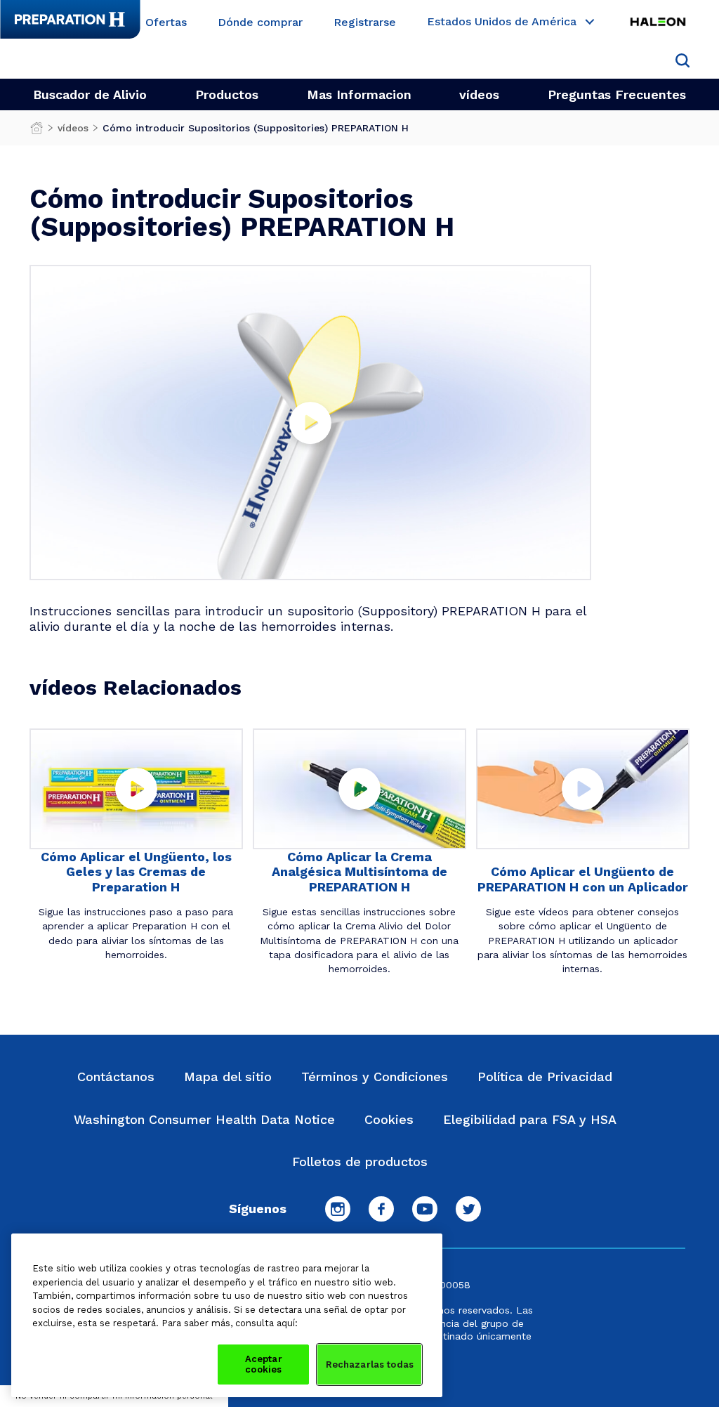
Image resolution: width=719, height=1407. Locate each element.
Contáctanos (115, 1076)
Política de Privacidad (544, 1076)
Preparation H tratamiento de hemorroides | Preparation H (36, 131)
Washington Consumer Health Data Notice (204, 1119)
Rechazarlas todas (370, 1364)
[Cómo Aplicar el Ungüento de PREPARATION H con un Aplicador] (583, 788)
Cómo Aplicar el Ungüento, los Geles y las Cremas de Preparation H (136, 871)
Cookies (389, 1119)
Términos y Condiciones (374, 1076)
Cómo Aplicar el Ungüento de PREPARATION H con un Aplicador (582, 879)
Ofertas (166, 23)
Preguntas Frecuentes (617, 94)
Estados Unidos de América (501, 22)
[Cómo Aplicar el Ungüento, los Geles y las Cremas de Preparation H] (136, 788)
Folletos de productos (360, 1161)
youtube (424, 1209)
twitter (468, 1209)
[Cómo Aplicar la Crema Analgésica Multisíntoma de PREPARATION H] (359, 788)
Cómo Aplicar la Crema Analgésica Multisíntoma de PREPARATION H (359, 871)
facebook (381, 1209)
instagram (337, 1209)
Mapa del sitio (228, 1076)
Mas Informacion (359, 94)
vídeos (479, 94)
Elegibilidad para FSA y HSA (529, 1119)
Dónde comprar (260, 23)
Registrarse (365, 23)
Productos (226, 94)
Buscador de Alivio (90, 94)
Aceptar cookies (263, 1364)
